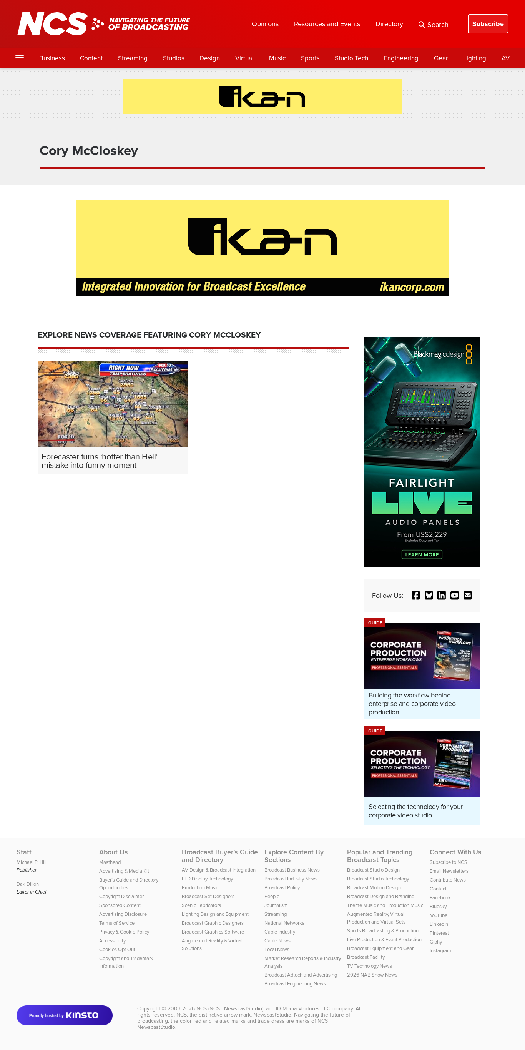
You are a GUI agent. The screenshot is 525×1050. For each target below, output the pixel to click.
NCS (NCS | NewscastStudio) (229, 1008)
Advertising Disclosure (123, 913)
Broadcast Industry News (290, 878)
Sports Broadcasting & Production (383, 930)
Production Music (200, 887)
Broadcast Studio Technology (378, 878)
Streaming (133, 58)
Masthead (110, 862)
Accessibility (112, 940)
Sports (310, 58)
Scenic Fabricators (201, 905)
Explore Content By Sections (294, 856)
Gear (441, 58)
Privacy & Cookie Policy (124, 931)
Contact (438, 888)
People (271, 896)
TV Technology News (369, 965)
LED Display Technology (207, 878)
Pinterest (439, 932)
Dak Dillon (28, 883)
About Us (113, 852)
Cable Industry (279, 931)
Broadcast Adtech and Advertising (300, 974)
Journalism (276, 905)
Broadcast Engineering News (295, 983)
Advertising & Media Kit (124, 870)
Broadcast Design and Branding (380, 896)
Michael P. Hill (32, 862)
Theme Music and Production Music (385, 905)
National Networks (284, 922)
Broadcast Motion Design (374, 887)
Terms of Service (117, 922)
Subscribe (488, 24)
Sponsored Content (120, 905)
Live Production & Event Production (384, 939)
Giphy (436, 941)
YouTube (438, 915)
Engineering (401, 58)
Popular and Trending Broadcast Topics (379, 856)
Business (52, 58)
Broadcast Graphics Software (213, 931)
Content (91, 58)
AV (506, 58)
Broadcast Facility (366, 956)
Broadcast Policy (282, 887)
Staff (24, 852)
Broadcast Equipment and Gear (380, 948)
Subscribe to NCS (448, 862)
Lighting (474, 58)
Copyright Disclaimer (121, 896)
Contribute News (448, 879)
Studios (173, 58)
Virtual (244, 58)
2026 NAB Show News (372, 974)
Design (209, 58)
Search (438, 24)
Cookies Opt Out (117, 949)
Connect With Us (456, 852)
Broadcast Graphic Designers (213, 922)
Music (277, 58)
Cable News (277, 940)
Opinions (265, 23)
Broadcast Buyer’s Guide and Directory (220, 856)
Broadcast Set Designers (208, 896)
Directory (389, 23)
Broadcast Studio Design (373, 869)
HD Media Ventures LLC (301, 1008)
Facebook (440, 897)
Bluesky (438, 906)
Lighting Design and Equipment (215, 913)
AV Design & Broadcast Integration (219, 869)
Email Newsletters (449, 870)
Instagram (440, 950)
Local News (276, 949)
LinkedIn (439, 923)
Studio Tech (351, 58)
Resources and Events (327, 23)
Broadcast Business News (292, 869)
